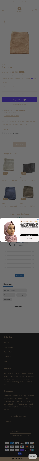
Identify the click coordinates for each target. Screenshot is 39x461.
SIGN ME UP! (29, 235)
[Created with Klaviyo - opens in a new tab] (19, 242)
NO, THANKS (29, 238)
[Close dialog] (38, 219)
